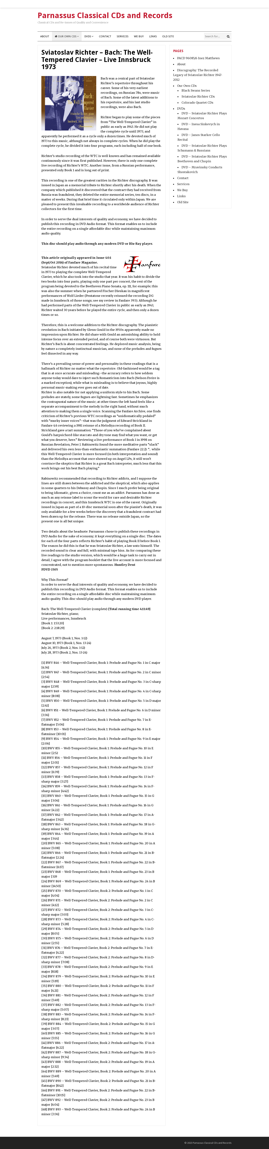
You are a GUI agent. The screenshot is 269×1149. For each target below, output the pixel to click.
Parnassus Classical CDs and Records (212, 1143)
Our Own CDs (66, 36)
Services (122, 36)
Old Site (168, 36)
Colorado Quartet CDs (197, 102)
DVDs (87, 36)
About (44, 36)
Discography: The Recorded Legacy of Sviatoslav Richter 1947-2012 (197, 75)
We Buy (139, 36)
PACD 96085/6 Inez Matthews (198, 58)
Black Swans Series (196, 90)
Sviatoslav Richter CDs (198, 96)
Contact (105, 36)
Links (153, 36)
